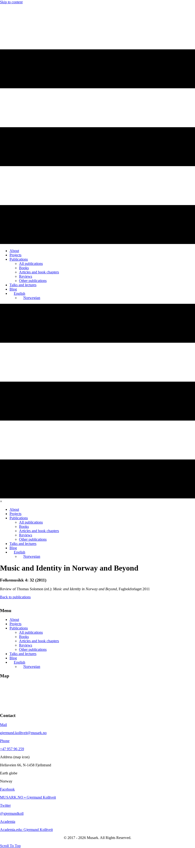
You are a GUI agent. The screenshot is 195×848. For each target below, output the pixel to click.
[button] (10, 846)
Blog (13, 658)
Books (24, 637)
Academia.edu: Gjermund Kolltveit (26, 830)
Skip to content (11, 2)
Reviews (25, 645)
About (14, 620)
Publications (19, 628)
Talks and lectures (23, 654)
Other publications (33, 649)
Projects (15, 624)
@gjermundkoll (12, 813)
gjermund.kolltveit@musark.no (23, 733)
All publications (31, 632)
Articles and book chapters (39, 641)
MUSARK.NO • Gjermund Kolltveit (28, 797)
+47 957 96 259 (12, 749)
